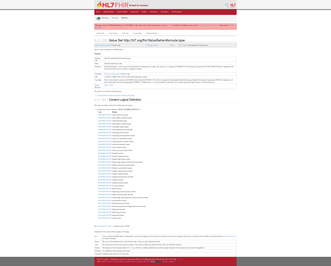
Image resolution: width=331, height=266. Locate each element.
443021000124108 (104, 124)
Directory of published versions (207, 25)
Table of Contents (124, 261)
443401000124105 (104, 156)
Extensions (154, 11)
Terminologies (177, 11)
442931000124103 (104, 150)
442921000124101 (104, 147)
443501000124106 (104, 162)
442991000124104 (104, 133)
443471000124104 (104, 168)
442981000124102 (104, 130)
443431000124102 (104, 212)
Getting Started (108, 11)
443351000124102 (104, 200)
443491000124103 (104, 159)
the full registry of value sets (105, 226)
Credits (133, 261)
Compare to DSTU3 (142, 261)
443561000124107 (104, 186)
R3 (98, 27)
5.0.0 (169, 25)
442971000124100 (104, 127)
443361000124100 (104, 153)
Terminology (104, 18)
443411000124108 (104, 215)
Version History (113, 261)
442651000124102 (104, 218)
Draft (172, 45)
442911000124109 (104, 121)
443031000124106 (104, 115)
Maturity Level (151, 45)
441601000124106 (104, 197)
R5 (230, 25)
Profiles (144, 11)
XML (106, 85)
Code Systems (113, 33)
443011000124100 (104, 135)
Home (98, 11)
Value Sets (115, 18)
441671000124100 (104, 206)
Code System (231, 236)
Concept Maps (137, 33)
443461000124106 (104, 180)
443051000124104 (104, 118)
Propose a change (168, 261)
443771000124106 (104, 203)
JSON (111, 85)
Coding (132, 248)
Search (103, 261)
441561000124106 (104, 177)
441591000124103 (104, 194)
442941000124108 (104, 144)
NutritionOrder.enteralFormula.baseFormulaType (112, 95)
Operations (164, 11)
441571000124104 (104, 192)
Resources (134, 11)
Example (131, 95)
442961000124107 (104, 138)
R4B (232, 25)
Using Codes (100, 33)
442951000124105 (104, 141)
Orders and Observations (103, 45)
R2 (100, 27)
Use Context (183, 45)
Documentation (122, 11)
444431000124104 (104, 171)
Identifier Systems (151, 33)
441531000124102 (104, 183)
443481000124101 (104, 189)
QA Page (179, 259)
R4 (96, 27)
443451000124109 (104, 174)
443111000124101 (104, 209)
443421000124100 (104, 165)
